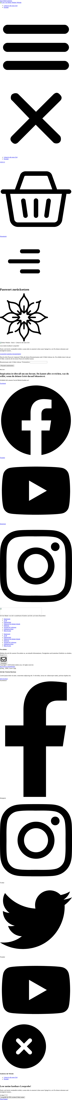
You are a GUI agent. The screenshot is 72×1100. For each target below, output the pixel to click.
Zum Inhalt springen (6, 1)
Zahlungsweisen (8, 629)
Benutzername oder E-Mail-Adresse (15, 362)
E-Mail (2, 1095)
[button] (36, 82)
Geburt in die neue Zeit (10, 5)
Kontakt (6, 7)
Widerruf (6, 625)
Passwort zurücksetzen (7, 365)
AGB (5, 620)
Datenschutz (7, 622)
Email (2, 655)
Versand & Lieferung (10, 627)
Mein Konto (7, 631)
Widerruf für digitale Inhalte (12, 624)
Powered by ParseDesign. (7, 666)
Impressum (7, 619)
